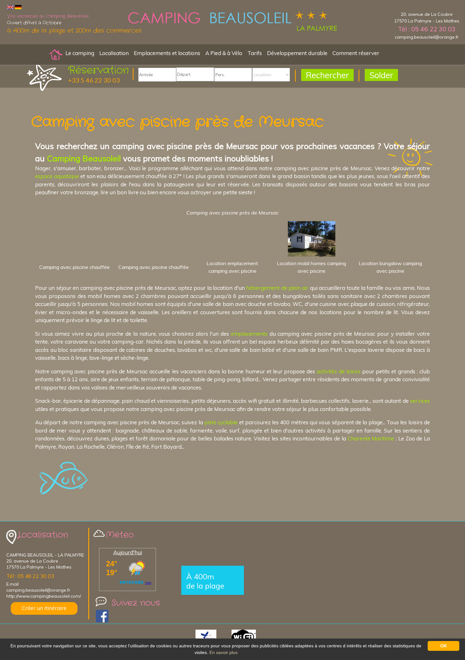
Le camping (79, 53)
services (420, 400)
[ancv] (212, 637)
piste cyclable (221, 422)
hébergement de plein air (277, 287)
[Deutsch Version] (18, 6)
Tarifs (254, 53)
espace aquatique (57, 176)
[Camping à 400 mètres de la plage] (232, 22)
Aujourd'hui (127, 552)
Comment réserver (355, 53)
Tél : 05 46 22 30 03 (427, 29)
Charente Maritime (371, 438)
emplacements (249, 333)
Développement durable (297, 53)
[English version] (10, 6)
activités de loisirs (338, 371)
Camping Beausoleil (84, 158)
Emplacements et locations (167, 53)
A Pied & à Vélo (223, 53)
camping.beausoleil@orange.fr (427, 37)
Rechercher (327, 75)
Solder (381, 75)
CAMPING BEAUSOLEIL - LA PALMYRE (45, 555)
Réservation (98, 70)
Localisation (114, 53)
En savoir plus (223, 652)
